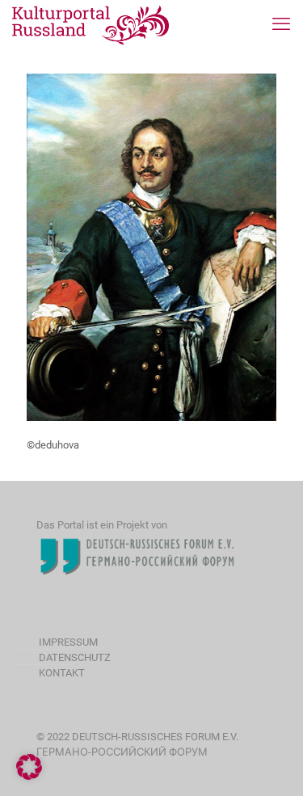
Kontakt (62, 673)
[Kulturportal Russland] (91, 24)
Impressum (68, 642)
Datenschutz (75, 657)
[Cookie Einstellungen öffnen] (29, 776)
